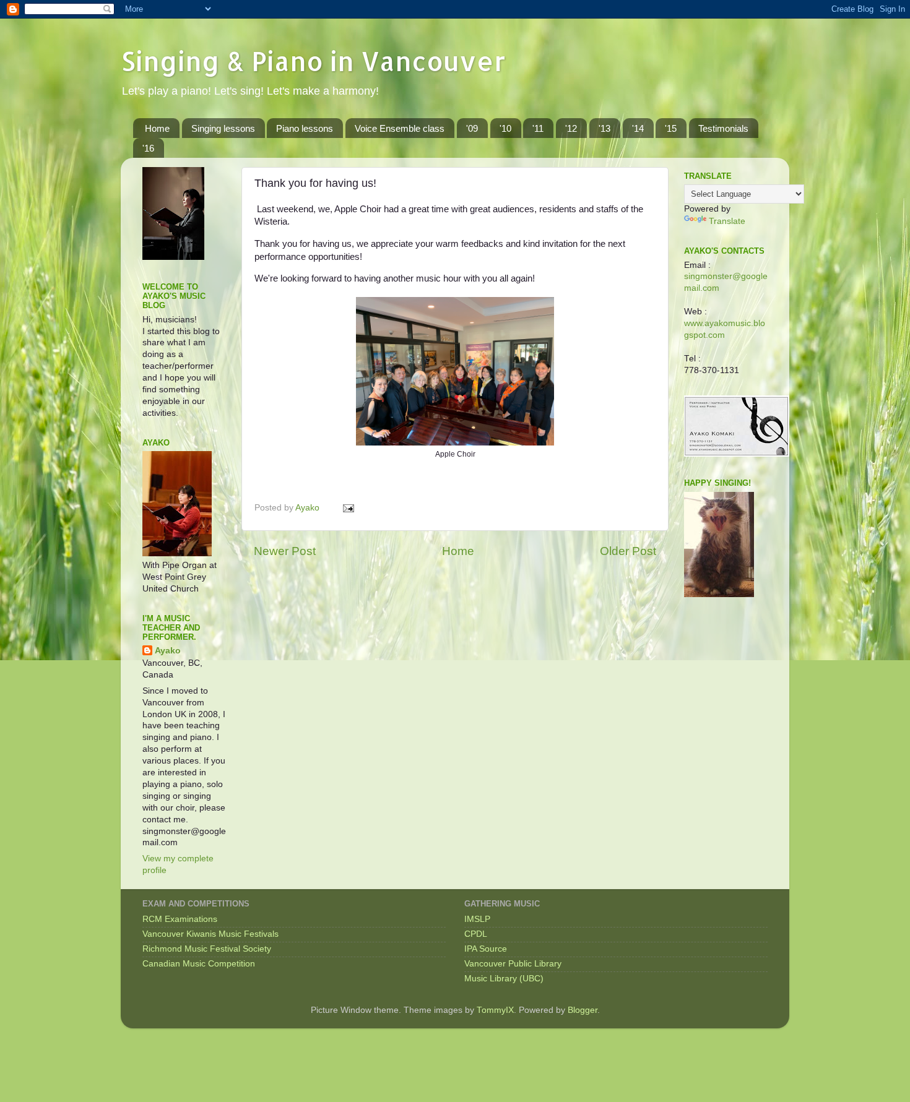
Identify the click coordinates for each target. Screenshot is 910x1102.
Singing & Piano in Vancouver (313, 61)
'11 (538, 128)
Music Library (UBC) (504, 978)
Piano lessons (304, 128)
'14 (638, 128)
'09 (472, 128)
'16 (148, 148)
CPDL (475, 934)
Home (157, 128)
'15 (671, 128)
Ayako (168, 650)
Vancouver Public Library (512, 963)
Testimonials (723, 128)
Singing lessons (223, 128)
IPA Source (485, 948)
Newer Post (285, 551)
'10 (505, 128)
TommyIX (495, 1010)
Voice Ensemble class (399, 128)
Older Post (628, 551)
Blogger (582, 1010)
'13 (604, 128)
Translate (727, 221)
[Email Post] (348, 507)
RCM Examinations (179, 919)
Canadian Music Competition (198, 963)
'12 (571, 128)
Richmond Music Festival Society (206, 948)
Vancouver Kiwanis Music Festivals (210, 934)
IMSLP (477, 919)
